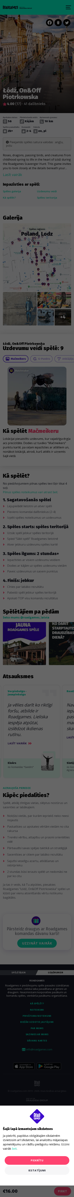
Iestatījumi (37, 1170)
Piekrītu (37, 1160)
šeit (14, 1149)
